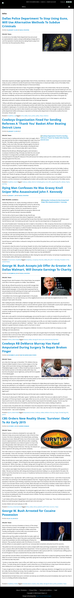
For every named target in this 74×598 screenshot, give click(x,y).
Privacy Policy (33, 590)
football (38, 182)
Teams (68, 182)
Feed (55, 590)
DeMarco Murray (49, 412)
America (26, 339)
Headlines (10, 116)
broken (32, 412)
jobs (43, 339)
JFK (49, 260)
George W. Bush (37, 339)
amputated (26, 412)
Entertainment (17, 507)
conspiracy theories (38, 260)
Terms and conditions (45, 590)
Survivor (52, 507)
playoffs (58, 182)
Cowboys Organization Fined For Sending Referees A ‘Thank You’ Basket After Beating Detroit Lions (34, 123)
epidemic (40, 507)
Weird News (15, 339)
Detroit (34, 182)
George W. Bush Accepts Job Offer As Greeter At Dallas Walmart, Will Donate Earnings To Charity (36, 267)
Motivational (49, 339)
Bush (29, 584)
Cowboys (24, 182)
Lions (46, 182)
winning (4, 184)
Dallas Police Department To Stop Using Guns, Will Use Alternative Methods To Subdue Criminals (35, 22)
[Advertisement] (37, 65)
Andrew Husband (24, 426)
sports (4, 414)
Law (15, 116)
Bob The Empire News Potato (28, 355)
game (43, 182)
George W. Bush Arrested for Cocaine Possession (29, 513)
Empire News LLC (42, 593)
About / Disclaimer (21, 590)
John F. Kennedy (55, 260)
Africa (27, 507)
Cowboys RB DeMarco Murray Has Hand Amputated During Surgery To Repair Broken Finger (34, 347)
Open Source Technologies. (44, 596)
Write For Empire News (32, 2)
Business (10, 507)
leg (65, 412)
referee (63, 182)
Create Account (51, 2)
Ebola (35, 507)
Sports (16, 182)
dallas (26, 116)
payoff (54, 182)
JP (20, 131)
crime (22, 116)
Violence (46, 116)
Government (11, 260)
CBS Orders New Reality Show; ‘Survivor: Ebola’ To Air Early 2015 (36, 420)
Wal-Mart (55, 339)
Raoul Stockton (24, 30)
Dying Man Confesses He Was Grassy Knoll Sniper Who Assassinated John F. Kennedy (32, 190)
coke (37, 584)
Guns (29, 116)
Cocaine (33, 584)
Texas (41, 116)
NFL (50, 182)
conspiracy (29, 260)
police (33, 116)
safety (37, 116)
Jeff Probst (46, 507)
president (60, 584)
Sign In (43, 2)
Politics (10, 339)
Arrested (24, 584)
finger (56, 412)
